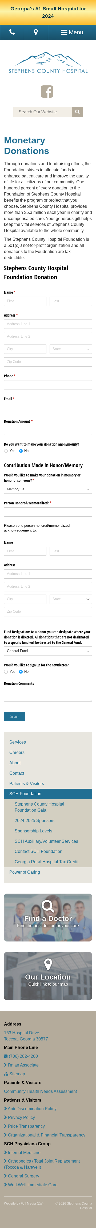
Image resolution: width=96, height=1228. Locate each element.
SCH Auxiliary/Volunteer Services (46, 841)
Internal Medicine (24, 1152)
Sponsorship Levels (33, 831)
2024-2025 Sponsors (34, 820)
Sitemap (16, 1074)
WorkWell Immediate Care (32, 1185)
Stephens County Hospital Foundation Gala (39, 807)
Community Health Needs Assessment (40, 1091)
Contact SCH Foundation (38, 851)
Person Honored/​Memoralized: (34, 502)
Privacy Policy (21, 1117)
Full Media (28, 1203)
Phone (16, 375)
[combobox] (71, 349)
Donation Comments (19, 683)
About (15, 763)
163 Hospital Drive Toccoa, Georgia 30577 (26, 1036)
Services (17, 742)
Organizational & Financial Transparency (46, 1135)
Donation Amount (24, 421)
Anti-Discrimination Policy (32, 1108)
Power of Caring (24, 872)
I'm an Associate (23, 1065)
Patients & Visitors (26, 783)
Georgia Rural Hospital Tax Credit (46, 862)
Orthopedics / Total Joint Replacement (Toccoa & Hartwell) (42, 1164)
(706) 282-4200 (23, 1056)
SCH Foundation (25, 793)
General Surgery (23, 1176)
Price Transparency (26, 1126)
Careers (17, 752)
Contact (16, 773)
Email (15, 398)
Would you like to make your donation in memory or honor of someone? (42, 477)
